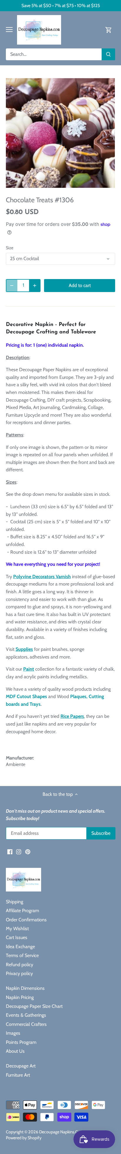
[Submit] (108, 54)
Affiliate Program (22, 910)
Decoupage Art (21, 1066)
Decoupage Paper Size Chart (34, 1006)
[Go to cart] (108, 30)
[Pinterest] (27, 851)
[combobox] (54, 54)
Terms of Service (22, 955)
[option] (60, 132)
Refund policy (19, 964)
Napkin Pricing (20, 997)
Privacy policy (19, 973)
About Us (15, 1051)
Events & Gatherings (26, 1015)
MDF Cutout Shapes (26, 696)
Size (9, 247)
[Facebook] (9, 851)
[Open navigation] (9, 29)
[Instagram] (18, 851)
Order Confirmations (26, 919)
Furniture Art (18, 1075)
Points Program (21, 1042)
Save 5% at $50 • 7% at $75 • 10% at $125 (60, 5)
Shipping (14, 901)
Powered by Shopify (23, 1137)
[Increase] (34, 285)
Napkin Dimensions (25, 988)
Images (13, 1033)
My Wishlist (17, 928)
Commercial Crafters (26, 1024)
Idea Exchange (20, 946)
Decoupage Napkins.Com (61, 1132)
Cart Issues (16, 937)
